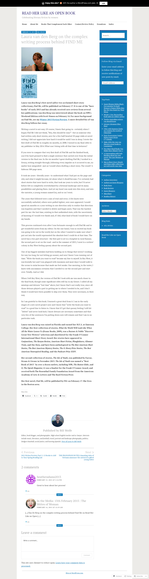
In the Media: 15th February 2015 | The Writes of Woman (61, 502)
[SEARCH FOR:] (113, 35)
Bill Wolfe (41, 32)
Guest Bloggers (109, 191)
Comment (87, 555)
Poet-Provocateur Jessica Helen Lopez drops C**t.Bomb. (113, 137)
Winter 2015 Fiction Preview (53, 119)
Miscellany (108, 193)
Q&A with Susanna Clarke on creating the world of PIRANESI (113, 131)
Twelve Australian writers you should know (113, 120)
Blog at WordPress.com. (74, 573)
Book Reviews (109, 188)
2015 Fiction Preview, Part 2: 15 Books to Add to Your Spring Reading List (38, 454)
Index (111, 24)
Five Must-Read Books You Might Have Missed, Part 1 (113, 150)
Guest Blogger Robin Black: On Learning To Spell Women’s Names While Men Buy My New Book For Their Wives (114, 108)
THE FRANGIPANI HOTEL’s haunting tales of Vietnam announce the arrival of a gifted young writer (76, 455)
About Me (34, 24)
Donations (101, 24)
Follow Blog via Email (112, 61)
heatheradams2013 (49, 477)
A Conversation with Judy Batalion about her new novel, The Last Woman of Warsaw (113, 156)
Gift (103, 3)
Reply (59, 494)
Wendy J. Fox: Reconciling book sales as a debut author (114, 116)
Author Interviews (110, 180)
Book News (108, 185)
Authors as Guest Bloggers (113, 182)
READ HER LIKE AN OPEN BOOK (48, 13)
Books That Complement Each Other (56, 24)
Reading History (110, 196)
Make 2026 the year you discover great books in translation (112, 144)
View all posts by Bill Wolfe (71, 441)
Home (24, 24)
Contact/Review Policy (84, 24)
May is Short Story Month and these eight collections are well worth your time (114, 164)
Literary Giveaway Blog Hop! (112, 125)
